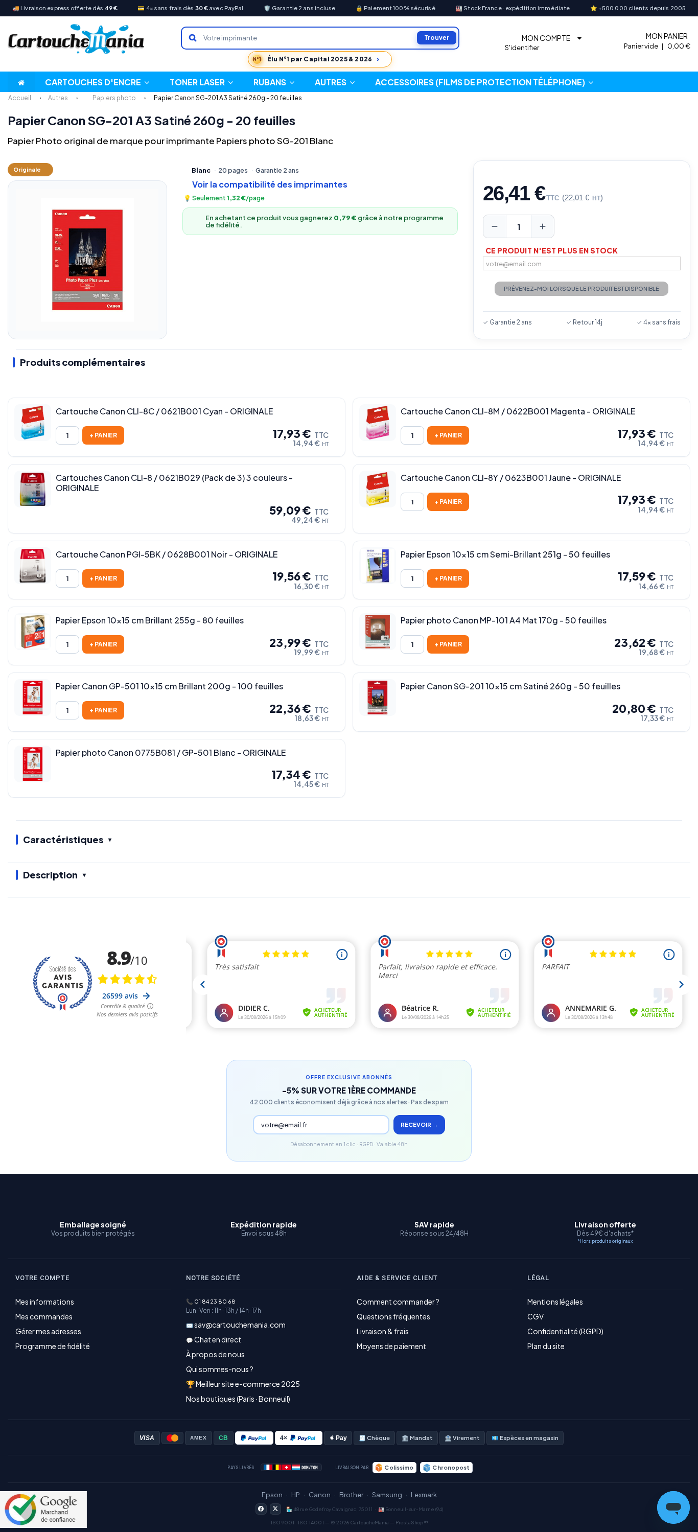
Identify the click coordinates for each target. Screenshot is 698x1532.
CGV (535, 1316)
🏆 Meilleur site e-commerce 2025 (243, 1383)
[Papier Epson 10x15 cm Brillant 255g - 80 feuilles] (32, 631)
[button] (335, 82)
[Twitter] (275, 1509)
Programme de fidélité (52, 1346)
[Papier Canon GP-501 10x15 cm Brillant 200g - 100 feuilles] (32, 697)
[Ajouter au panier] (103, 435)
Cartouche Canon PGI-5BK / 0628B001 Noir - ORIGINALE (166, 554)
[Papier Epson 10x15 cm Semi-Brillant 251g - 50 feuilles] (377, 565)
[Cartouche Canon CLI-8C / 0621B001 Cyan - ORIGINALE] (32, 422)
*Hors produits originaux (605, 1241)
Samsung (387, 1495)
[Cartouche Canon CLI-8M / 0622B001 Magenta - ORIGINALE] (377, 422)
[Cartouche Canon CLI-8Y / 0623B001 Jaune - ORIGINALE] (377, 489)
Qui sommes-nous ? (219, 1369)
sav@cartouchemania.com (240, 1324)
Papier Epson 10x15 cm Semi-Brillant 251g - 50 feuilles (505, 554)
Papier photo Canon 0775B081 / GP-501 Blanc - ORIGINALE (171, 753)
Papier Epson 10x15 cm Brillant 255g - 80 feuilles (150, 620)
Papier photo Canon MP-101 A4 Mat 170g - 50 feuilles (504, 620)
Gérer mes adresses (48, 1331)
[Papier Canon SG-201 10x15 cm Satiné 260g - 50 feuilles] (377, 697)
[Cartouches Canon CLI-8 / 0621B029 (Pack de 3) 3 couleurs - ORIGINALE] (32, 489)
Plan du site (546, 1346)
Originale (27, 169)
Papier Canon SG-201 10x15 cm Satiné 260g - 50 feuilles (510, 686)
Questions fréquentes (393, 1316)
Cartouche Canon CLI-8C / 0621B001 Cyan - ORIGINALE (164, 411)
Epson (272, 1495)
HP (295, 1495)
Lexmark (424, 1495)
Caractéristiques (63, 839)
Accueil (19, 98)
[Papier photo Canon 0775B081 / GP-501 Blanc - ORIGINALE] (32, 764)
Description (50, 874)
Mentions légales (555, 1301)
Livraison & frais (383, 1331)
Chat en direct (217, 1339)
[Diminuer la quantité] (494, 226)
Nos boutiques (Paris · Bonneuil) (238, 1398)
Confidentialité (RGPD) (565, 1331)
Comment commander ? (398, 1301)
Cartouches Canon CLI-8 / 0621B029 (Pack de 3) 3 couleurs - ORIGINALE (174, 483)
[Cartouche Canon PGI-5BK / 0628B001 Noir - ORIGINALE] (32, 565)
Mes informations (44, 1301)
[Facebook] (261, 1509)
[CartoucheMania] (77, 39)
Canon (320, 1495)
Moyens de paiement (391, 1346)
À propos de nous (215, 1354)
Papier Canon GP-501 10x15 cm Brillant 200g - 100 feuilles (169, 686)
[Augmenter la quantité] (542, 226)
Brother (351, 1495)
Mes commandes (44, 1316)
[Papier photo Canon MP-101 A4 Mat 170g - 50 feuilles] (377, 631)
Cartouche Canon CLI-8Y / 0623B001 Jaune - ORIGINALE (511, 478)
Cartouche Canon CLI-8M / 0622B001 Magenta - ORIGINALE (518, 411)
